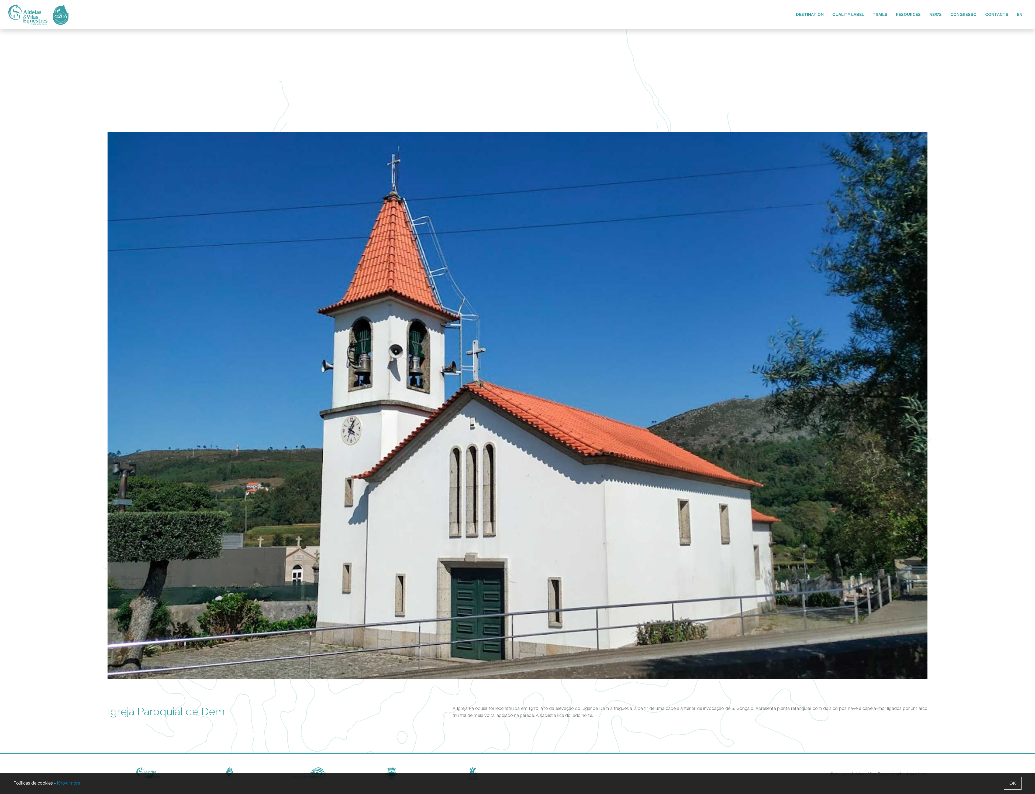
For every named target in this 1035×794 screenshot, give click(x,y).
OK (1012, 783)
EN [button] (1019, 14)
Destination (810, 14)
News (935, 14)
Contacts (996, 14)
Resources (908, 14)
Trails (880, 14)
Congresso (963, 14)
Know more (68, 783)
